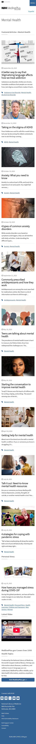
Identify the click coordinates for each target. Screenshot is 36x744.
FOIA (3, 716)
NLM (10, 737)
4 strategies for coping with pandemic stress (16, 535)
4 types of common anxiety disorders (16, 227)
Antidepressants (9, 300)
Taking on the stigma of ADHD (17, 127)
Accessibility (5, 725)
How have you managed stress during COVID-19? (18, 589)
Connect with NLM (8, 693)
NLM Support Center (8, 723)
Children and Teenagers (17, 607)
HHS (18, 737)
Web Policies (5, 713)
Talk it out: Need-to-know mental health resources (15, 485)
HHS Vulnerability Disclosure (10, 718)
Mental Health (26, 92)
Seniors (4, 609)
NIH (14, 737)
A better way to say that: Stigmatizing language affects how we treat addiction (17, 74)
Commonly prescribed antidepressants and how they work (17, 282)
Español (31, 11)
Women (10, 609)
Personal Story (20, 605)
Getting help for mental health (17, 435)
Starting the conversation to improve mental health (16, 386)
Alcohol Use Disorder (9, 95)
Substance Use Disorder (12, 92)
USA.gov (24, 737)
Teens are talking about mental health (18, 335)
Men (27, 607)
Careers (4, 728)
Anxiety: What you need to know (15, 177)
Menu (32, 3)
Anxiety (6, 193)
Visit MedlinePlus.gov (17, 680)
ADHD (6, 142)
